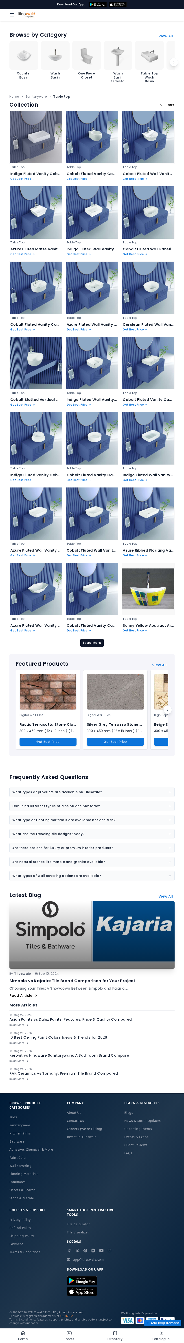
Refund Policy (20, 1228)
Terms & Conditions (24, 1252)
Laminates (17, 1182)
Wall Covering (20, 1165)
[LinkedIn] (93, 1250)
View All (165, 36)
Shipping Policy (21, 1236)
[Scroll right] (174, 62)
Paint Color (18, 1157)
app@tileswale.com (88, 1259)
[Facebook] (69, 1250)
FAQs (128, 1153)
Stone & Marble (21, 1198)
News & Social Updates (142, 1120)
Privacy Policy (20, 1219)
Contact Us (75, 1120)
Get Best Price (48, 741)
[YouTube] (101, 1250)
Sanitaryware (36, 96)
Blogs (128, 1112)
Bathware (16, 1141)
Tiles (13, 1117)
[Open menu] (12, 15)
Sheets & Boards (22, 1190)
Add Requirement (165, 1323)
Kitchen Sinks (20, 1133)
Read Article (21, 995)
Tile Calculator (78, 1224)
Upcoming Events (138, 1129)
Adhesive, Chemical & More (31, 1149)
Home (14, 96)
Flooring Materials (23, 1174)
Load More (92, 642)
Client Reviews (135, 1145)
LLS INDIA (66, 1316)
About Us (74, 1112)
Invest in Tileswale (81, 1137)
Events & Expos (136, 1137)
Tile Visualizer (78, 1232)
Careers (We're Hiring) (84, 1129)
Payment (16, 1244)
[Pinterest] (85, 1250)
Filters (169, 105)
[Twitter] (77, 1250)
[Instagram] (109, 1250)
